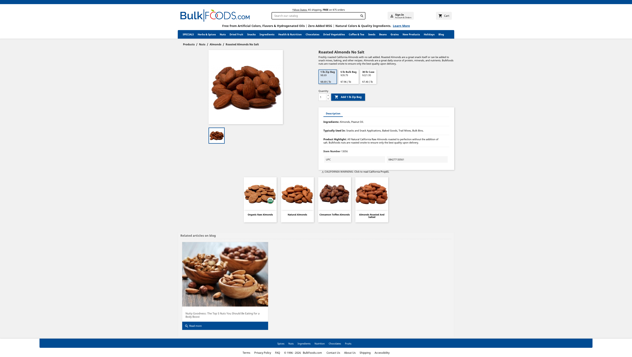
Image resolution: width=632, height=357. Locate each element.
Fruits (348, 343)
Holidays (429, 34)
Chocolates (312, 34)
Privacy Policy (262, 353)
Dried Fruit (236, 34)
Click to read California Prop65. (371, 171)
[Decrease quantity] (328, 99)
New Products (411, 34)
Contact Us (333, 353)
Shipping (365, 353)
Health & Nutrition (290, 34)
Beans (383, 34)
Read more (193, 326)
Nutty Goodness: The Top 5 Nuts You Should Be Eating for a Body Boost (222, 315)
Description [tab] (333, 113)
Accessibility (382, 353)
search (361, 15)
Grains (395, 34)
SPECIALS (188, 34)
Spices (280, 343)
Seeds (371, 34)
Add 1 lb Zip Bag (348, 97)
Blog (441, 34)
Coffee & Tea (356, 34)
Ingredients (267, 34)
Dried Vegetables (334, 34)
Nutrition (320, 343)
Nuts (223, 34)
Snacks (251, 34)
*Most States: (299, 9)
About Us (350, 353)
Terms (246, 353)
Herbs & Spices (207, 34)
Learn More (401, 26)
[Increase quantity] (328, 95)
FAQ (277, 353)
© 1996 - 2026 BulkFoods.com (303, 353)
